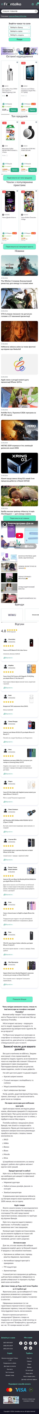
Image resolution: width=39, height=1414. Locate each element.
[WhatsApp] (30, 1348)
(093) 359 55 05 (8, 1348)
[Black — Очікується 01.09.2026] (26, 155)
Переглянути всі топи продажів (19, 178)
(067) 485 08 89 (8, 1342)
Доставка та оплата (10, 1366)
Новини (29, 1361)
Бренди (29, 1367)
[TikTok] (35, 1343)
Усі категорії (29, 1370)
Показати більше (19, 999)
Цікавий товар (10, 1375)
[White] (28, 155)
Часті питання (10, 1372)
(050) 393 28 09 (8, 1345)
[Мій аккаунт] (33, 4)
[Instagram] (30, 1343)
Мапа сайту (29, 1373)
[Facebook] (20, 1343)
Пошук (19, 39)
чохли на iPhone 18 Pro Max (17, 16)
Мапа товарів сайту (29, 1376)
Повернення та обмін (9, 1363)
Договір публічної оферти (29, 1379)
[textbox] (19, 27)
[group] (12, 615)
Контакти (10, 1369)
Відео (29, 1364)
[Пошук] (36, 11)
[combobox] (19, 27)
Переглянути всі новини (19, 518)
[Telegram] (25, 1348)
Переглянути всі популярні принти (19, 247)
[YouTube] (25, 1343)
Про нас (29, 1358)
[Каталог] (2, 4)
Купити (13, 110)
